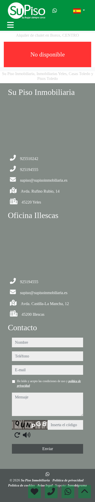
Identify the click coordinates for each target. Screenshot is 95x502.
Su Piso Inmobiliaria (36, 480)
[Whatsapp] (54, 10)
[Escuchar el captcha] (27, 435)
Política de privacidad (68, 480)
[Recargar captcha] (17, 435)
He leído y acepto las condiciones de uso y (49, 383)
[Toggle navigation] (10, 25)
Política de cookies (21, 485)
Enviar (47, 449)
